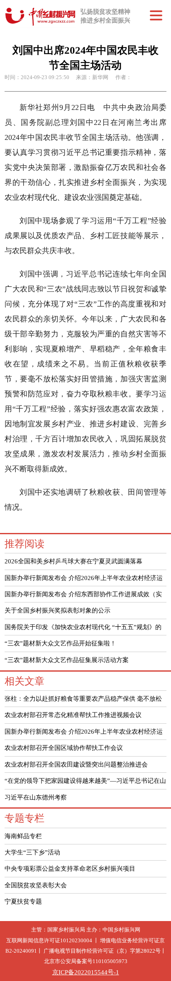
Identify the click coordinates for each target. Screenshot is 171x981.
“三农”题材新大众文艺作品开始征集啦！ (60, 643)
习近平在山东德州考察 (36, 797)
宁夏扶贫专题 (23, 901)
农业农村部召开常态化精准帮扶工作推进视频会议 (73, 714)
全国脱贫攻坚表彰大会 (36, 885)
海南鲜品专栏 (23, 835)
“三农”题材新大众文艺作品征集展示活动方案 (67, 659)
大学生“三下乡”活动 (32, 852)
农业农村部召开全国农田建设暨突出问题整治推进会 (76, 764)
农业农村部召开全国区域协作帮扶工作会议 (64, 747)
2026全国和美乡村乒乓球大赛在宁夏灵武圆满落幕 (73, 561)
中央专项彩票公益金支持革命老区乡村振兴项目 (70, 868)
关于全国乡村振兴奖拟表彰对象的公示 (57, 610)
